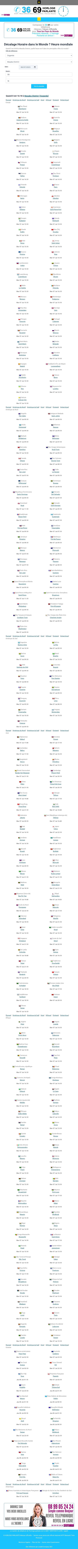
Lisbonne (56, 321)
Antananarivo (55, 1170)
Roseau (55, 483)
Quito (22, 678)
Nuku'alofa (22, 1466)
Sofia (55, 142)
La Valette (22, 288)
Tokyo (56, 829)
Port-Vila (22, 1477)
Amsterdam (22, 310)
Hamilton (22, 450)
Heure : (8, 71)
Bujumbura (55, 1046)
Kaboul (22, 739)
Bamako (55, 1181)
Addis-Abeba (22, 1114)
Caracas (22, 723)
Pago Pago (22, 1354)
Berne (56, 377)
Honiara (55, 1454)
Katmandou (56, 896)
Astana (55, 840)
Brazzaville (22, 1237)
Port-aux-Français (22, 1493)
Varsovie (22, 321)
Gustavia (56, 573)
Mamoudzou (22, 1203)
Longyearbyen (55, 366)
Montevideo (56, 712)
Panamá (55, 561)
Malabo (22, 1102)
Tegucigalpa (56, 528)
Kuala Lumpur (55, 874)
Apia (22, 1454)
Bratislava (22, 355)
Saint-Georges (55, 505)
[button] (39, 2)
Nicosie (55, 154)
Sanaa (22, 1008)
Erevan (55, 739)
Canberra (56, 1354)
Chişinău (56, 288)
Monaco (22, 299)
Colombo (22, 952)
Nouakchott (22, 1192)
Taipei (22, 963)
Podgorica (55, 299)
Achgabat (22, 986)
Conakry (22, 1136)
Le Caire (55, 1091)
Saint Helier (56, 243)
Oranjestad (22, 427)
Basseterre (22, 584)
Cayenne (22, 690)
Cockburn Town (22, 618)
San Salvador (55, 494)
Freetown (56, 1270)
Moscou (55, 333)
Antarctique (64, 100)
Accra (56, 1125)
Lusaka (22, 1338)
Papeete (55, 1376)
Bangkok (22, 974)
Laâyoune (55, 1326)
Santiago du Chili (22, 667)
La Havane (55, 472)
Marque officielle (26, 1535)
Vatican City (22, 400)
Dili (56, 1365)
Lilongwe (22, 1181)
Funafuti (55, 1466)
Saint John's (56, 416)
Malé (22, 885)
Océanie (55, 100)
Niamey (22, 1226)
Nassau (55, 427)
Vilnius (55, 265)
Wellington (55, 1410)
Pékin (22, 784)
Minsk (22, 131)
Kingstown (55, 595)
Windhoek (55, 1214)
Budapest (22, 221)
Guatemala (55, 517)
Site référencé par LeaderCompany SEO (39, 1547)
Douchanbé (56, 963)
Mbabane (22, 1304)
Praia (55, 1058)
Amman (22, 840)
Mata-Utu (56, 1477)
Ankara (55, 974)
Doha (22, 930)
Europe (8, 100)
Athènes (22, 209)
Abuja (56, 1226)
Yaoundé (22, 1058)
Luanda (55, 1024)
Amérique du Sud (33, 100)
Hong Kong (22, 806)
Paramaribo (22, 712)
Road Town (55, 450)
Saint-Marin (22, 344)
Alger (22, 1024)
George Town (55, 461)
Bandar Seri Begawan (22, 773)
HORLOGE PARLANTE (12, 1535)
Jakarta (22, 818)
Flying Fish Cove (55, 784)
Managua (22, 561)
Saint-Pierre (22, 595)
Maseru (22, 1158)
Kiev (22, 389)
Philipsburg (22, 606)
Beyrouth (56, 862)
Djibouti (22, 1091)
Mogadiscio (22, 1282)
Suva (22, 1376)
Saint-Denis (56, 1237)
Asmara (55, 1102)
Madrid (22, 366)
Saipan (22, 1432)
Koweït (22, 851)
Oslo (55, 310)
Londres (55, 389)
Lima (55, 701)
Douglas (55, 232)
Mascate (56, 907)
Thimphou (55, 762)
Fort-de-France (56, 539)
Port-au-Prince (22, 528)
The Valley (22, 416)
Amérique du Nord (19, 100)
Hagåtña (22, 1387)
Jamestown (56, 1248)
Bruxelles (56, 131)
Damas (55, 952)
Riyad (55, 930)
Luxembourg (22, 277)
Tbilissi (55, 795)
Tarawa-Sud (56, 1387)
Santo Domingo (22, 494)
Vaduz (22, 265)
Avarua (22, 1365)
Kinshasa (56, 1080)
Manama (56, 750)
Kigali (22, 1248)
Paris (55, 187)
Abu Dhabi (55, 986)
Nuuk (22, 505)
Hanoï (56, 997)
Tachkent (22, 997)
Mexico (22, 550)
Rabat (56, 1203)
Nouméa (22, 1410)
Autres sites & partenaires (51, 1542)
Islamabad (22, 918)
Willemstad (22, 483)
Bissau (55, 1136)
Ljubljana (56, 355)
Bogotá (55, 667)
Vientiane (22, 862)
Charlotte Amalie (55, 618)
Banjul (22, 1125)
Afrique (48, 100)
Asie (42, 100)
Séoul (56, 941)
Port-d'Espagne (56, 606)
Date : (7, 67)
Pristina (22, 254)
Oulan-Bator (56, 885)
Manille (55, 918)
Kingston (22, 539)
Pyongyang (22, 907)
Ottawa (22, 461)
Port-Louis (55, 1192)
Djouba (22, 1293)
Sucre (22, 656)
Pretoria (55, 1282)
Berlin (22, 198)
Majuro (22, 1398)
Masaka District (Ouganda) (36, 96)
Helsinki (22, 187)
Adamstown (56, 1443)
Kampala (22, 1326)
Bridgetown (22, 438)
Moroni (22, 1080)
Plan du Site (36, 1542)
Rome (22, 243)
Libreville (56, 1114)
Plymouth (56, 550)
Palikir (56, 1398)
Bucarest (22, 333)
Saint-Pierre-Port (55, 209)
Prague (22, 165)
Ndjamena (55, 1069)
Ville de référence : (12, 51)
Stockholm (22, 377)
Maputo (22, 1214)
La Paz (55, 645)
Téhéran (55, 818)
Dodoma (56, 1304)
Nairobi (55, 1147)
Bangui (22, 1069)
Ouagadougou (22, 1046)
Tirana (56, 109)
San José (22, 472)
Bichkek (55, 851)
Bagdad (22, 829)
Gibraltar (56, 198)
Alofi (22, 1421)
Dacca (22, 762)
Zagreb (22, 154)
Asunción (22, 701)
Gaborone (55, 1035)
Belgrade (56, 344)
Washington (22, 629)
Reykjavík (56, 221)
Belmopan (55, 438)
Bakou (22, 750)
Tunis (55, 1315)
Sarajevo (22, 142)
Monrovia (56, 1158)
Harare (55, 1338)
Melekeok (55, 1432)
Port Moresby (22, 1443)
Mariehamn (22, 109)
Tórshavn (56, 176)
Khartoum (55, 1293)
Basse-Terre (22, 517)
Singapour (22, 941)
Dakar (56, 1259)
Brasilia (55, 656)
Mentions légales (24, 1542)
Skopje (55, 277)
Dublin (22, 232)
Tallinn (22, 176)
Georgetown (56, 690)
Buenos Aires (22, 645)
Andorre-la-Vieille (22, 120)
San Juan (22, 573)
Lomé (22, 1315)
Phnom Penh (55, 773)
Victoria (22, 1270)
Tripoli (22, 1170)
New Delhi (55, 806)
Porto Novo (22, 1035)
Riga (55, 254)
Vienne (55, 120)
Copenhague (55, 165)
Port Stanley (56, 678)
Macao (22, 874)
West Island (22, 795)
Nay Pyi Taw (22, 896)
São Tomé (22, 1259)
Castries (55, 584)
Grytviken (56, 1493)
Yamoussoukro (22, 1147)
